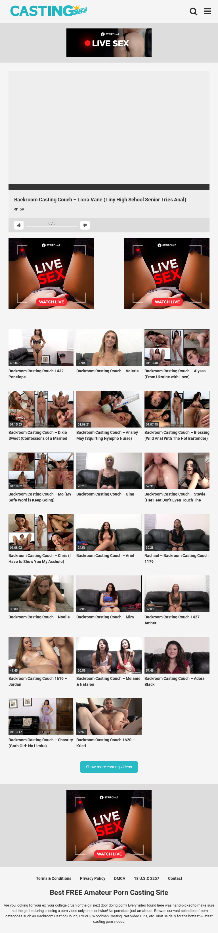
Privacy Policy (92, 878)
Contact (175, 878)
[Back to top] (199, 916)
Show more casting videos (109, 767)
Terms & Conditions (53, 878)
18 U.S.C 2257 (146, 878)
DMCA (119, 878)
